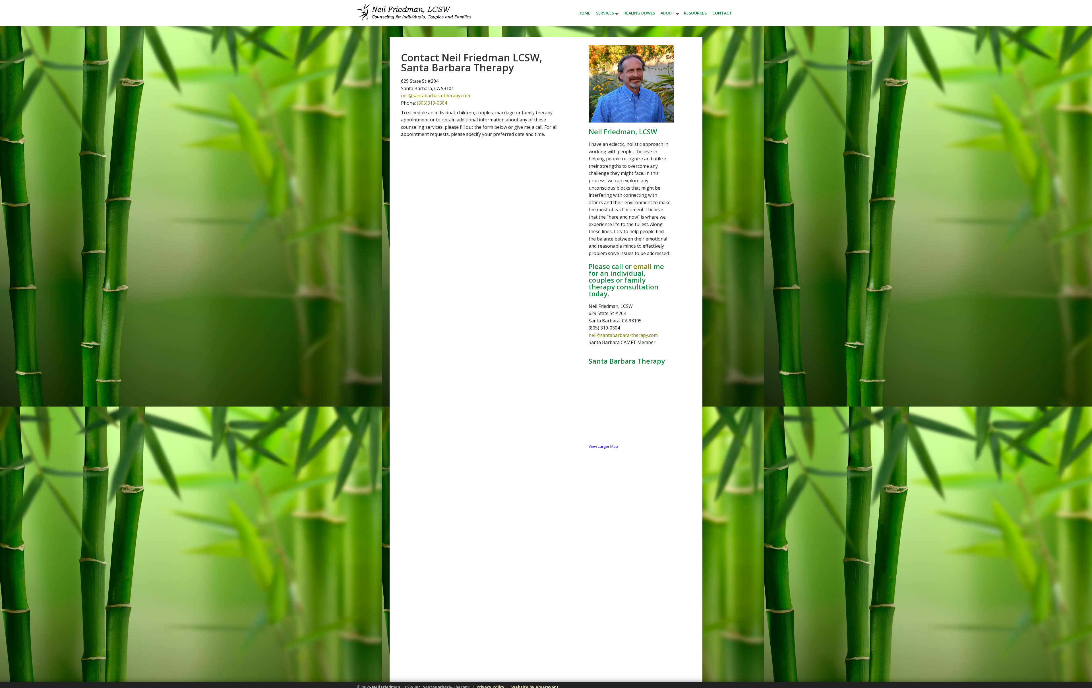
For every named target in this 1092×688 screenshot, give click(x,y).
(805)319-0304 (432, 103)
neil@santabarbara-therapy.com (435, 95)
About (668, 13)
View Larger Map (603, 446)
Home (584, 13)
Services (605, 13)
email (642, 266)
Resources (695, 13)
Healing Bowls (639, 13)
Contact (722, 13)
